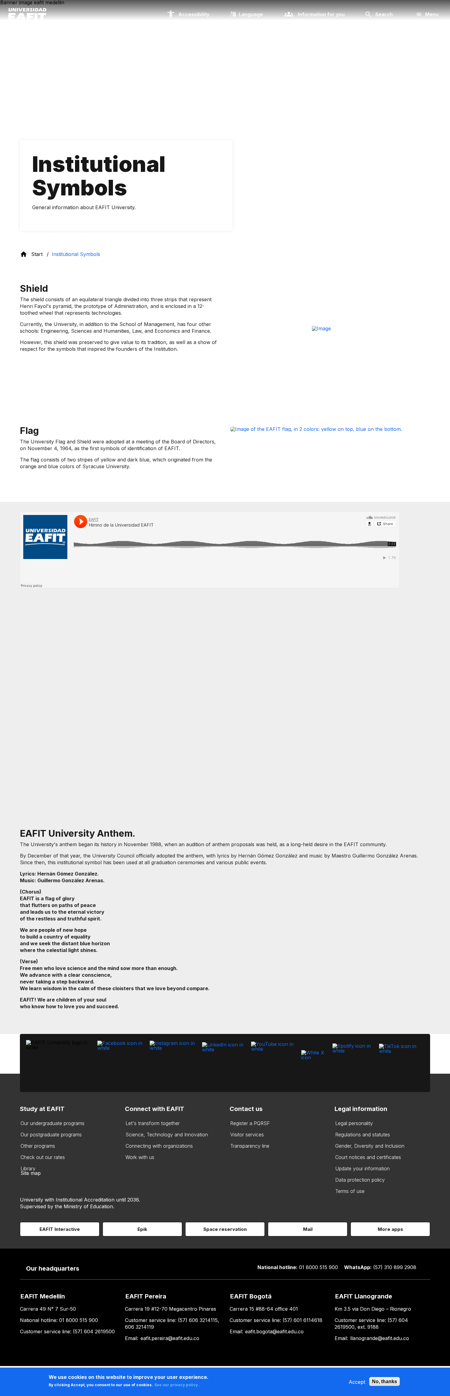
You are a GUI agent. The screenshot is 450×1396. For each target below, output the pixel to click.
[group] (330, 353)
